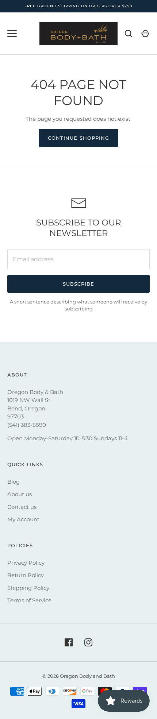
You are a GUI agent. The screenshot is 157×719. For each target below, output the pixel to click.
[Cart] (145, 34)
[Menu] (12, 34)
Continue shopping (78, 138)
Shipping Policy (28, 587)
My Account (23, 519)
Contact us (22, 506)
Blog (13, 481)
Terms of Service (29, 600)
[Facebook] (69, 642)
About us (19, 494)
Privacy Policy (26, 562)
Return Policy (25, 575)
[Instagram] (88, 642)
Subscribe (78, 284)
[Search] (128, 34)
